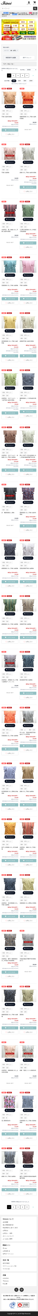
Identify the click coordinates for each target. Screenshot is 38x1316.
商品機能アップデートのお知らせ (18, 12)
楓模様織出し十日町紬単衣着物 (28, 399)
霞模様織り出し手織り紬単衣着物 (28, 513)
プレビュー (11, 106)
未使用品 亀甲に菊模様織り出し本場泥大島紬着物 (10, 959)
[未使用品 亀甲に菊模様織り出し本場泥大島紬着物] (10, 940)
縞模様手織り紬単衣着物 (27, 341)
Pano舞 (5, 1284)
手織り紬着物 (5, 172)
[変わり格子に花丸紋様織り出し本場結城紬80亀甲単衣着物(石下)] (28, 436)
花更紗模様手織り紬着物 (27, 568)
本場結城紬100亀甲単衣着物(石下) (28, 959)
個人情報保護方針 (8, 1225)
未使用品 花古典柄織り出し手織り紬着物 (10, 904)
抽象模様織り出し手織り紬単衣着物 (28, 117)
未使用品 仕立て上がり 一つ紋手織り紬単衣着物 (10, 399)
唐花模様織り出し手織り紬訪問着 (10, 342)
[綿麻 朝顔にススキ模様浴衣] (28, 1051)
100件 (31, 80)
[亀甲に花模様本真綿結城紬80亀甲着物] (28, 1157)
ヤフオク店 (6, 1269)
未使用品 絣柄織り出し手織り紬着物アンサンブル (10, 680)
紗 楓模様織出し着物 (8, 512)
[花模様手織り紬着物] (28, 605)
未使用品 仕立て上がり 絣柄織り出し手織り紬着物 (10, 456)
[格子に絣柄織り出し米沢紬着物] (10, 828)
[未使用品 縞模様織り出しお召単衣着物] (10, 1051)
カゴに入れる (11, 130)
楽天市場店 (6, 1263)
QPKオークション (8, 1254)
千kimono (6, 1281)
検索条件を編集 (11, 57)
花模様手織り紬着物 (25, 624)
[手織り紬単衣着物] (10, 98)
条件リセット (27, 57)
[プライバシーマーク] (12, 1305)
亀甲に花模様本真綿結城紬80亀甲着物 (28, 1177)
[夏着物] (28, 996)
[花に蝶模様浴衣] (10, 1102)
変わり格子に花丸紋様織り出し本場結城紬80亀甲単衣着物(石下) (28, 456)
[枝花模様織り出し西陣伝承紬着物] (10, 772)
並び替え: (22, 69)
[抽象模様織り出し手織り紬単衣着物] (28, 98)
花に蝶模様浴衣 (6, 1120)
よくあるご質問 (7, 1239)
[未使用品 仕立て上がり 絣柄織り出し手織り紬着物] (10, 436)
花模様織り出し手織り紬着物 (10, 285)
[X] (16, 1290)
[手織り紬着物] (10, 153)
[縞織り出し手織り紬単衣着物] (28, 153)
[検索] (35, 8)
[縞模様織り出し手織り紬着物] (10, 549)
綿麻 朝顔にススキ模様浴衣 (28, 1070)
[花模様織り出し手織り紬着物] (10, 266)
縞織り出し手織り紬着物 (27, 791)
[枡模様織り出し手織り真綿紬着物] (28, 1102)
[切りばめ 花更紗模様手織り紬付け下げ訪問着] (28, 717)
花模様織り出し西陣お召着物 (28, 903)
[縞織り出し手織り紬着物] (28, 772)
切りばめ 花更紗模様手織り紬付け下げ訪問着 (28, 733)
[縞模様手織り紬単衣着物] (28, 322)
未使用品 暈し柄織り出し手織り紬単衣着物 (10, 230)
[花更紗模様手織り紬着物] (28, 549)
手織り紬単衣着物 (7, 116)
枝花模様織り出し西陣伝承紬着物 (10, 792)
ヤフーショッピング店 (9, 1266)
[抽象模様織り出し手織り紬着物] (10, 996)
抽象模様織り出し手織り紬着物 (10, 1015)
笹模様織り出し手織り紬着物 (10, 735)
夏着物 (21, 1014)
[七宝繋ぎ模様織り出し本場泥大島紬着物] (28, 211)
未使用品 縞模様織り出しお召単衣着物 (10, 1071)
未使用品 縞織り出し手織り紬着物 (28, 848)
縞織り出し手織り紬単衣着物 (28, 172)
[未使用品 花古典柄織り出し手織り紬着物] (10, 884)
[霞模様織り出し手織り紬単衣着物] (28, 494)
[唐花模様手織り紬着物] (28, 661)
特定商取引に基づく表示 (10, 1227)
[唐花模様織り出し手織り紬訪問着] (10, 322)
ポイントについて (8, 1236)
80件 (25, 80)
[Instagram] (22, 1290)
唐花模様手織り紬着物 (26, 680)
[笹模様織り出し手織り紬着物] (10, 717)
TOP (4, 64)
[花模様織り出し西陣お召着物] (28, 884)
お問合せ (5, 1230)
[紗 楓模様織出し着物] (10, 494)
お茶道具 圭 (6, 1251)
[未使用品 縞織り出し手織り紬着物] (28, 828)
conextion (6, 1278)
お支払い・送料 (7, 1233)
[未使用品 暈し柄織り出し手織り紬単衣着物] (10, 211)
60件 (19, 80)
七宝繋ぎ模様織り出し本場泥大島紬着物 (28, 230)
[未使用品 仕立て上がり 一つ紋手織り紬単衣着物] (10, 379)
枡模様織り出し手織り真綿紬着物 (28, 1121)
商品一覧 (10, 64)
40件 (14, 80)
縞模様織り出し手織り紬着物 (10, 568)
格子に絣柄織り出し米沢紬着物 (10, 848)
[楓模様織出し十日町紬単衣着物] (28, 379)
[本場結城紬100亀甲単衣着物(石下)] (28, 940)
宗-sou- (5, 1248)
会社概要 (5, 1222)
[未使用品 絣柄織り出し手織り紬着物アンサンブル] (10, 661)
